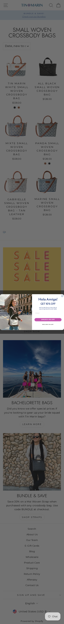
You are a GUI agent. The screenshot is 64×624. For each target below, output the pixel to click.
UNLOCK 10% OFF (48, 319)
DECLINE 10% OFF (48, 324)
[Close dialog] (62, 296)
